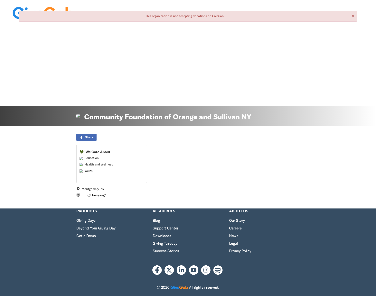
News (233, 236)
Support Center (165, 228)
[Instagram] (207, 270)
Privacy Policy (240, 251)
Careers (235, 228)
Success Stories (166, 251)
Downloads (162, 236)
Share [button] (89, 137)
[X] (170, 270)
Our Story (237, 220)
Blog (156, 220)
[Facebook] (158, 270)
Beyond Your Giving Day (96, 228)
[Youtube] (195, 270)
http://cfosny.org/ (94, 195)
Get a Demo (86, 236)
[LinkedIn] (183, 270)
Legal (233, 243)
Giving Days (86, 220)
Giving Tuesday (165, 243)
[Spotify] (218, 270)
